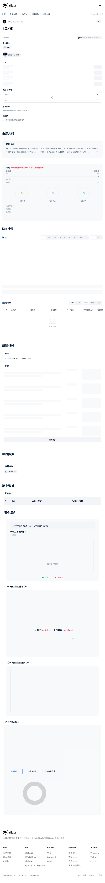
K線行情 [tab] (24, 14)
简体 (79, 875)
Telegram (94, 853)
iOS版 (49, 861)
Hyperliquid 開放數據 (30, 865)
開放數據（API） (30, 857)
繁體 (84, 875)
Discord (94, 861)
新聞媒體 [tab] (35, 14)
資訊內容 (29, 853)
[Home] (9, 5)
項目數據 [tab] (46, 14)
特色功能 (7, 857)
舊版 (100, 875)
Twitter (93, 857)
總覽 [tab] (4, 14)
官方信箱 (73, 861)
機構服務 (29, 861)
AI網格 (6, 861)
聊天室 (72, 853)
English (91, 875)
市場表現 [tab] (13, 14)
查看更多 (52, 439)
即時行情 (7, 853)
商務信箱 (73, 857)
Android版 (51, 857)
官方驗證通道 (74, 865)
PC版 (49, 853)
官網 (7, 47)
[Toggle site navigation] (100, 4)
